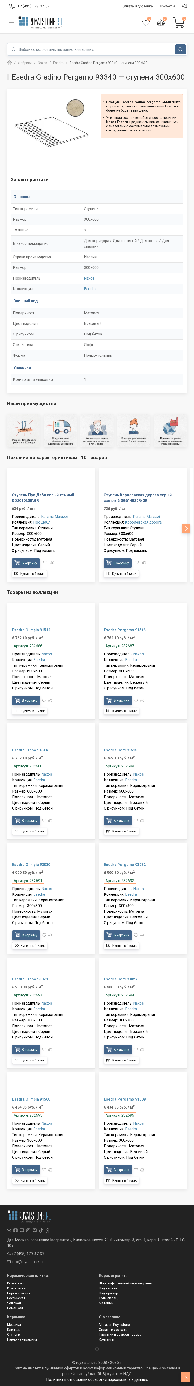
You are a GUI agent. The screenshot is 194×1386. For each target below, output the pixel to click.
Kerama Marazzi (54, 516)
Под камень (108, 1288)
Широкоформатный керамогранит (126, 1283)
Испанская (15, 1283)
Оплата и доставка (113, 1329)
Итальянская (17, 1288)
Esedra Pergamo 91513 (125, 630)
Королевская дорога (143, 522)
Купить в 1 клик (32, 574)
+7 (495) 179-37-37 (27, 1253)
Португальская (18, 1293)
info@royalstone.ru (27, 1261)
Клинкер (13, 1329)
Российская (16, 1298)
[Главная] (9, 63)
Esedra (90, 289)
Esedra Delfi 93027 (120, 979)
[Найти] (180, 49)
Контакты (106, 1339)
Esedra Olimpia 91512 (31, 630)
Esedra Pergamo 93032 (125, 864)
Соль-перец (108, 1298)
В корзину (29, 563)
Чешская (14, 1303)
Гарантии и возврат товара (120, 1334)
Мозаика (14, 1325)
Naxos (89, 278)
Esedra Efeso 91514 (30, 750)
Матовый (106, 1303)
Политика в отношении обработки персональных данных (97, 1379)
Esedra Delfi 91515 (120, 750)
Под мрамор (108, 1293)
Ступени (13, 1334)
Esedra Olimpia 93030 (31, 864)
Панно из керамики (22, 1339)
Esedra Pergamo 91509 (125, 1099)
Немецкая (15, 1308)
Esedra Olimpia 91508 (31, 1099)
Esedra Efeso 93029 (30, 979)
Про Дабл (41, 522)
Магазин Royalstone (114, 1325)
